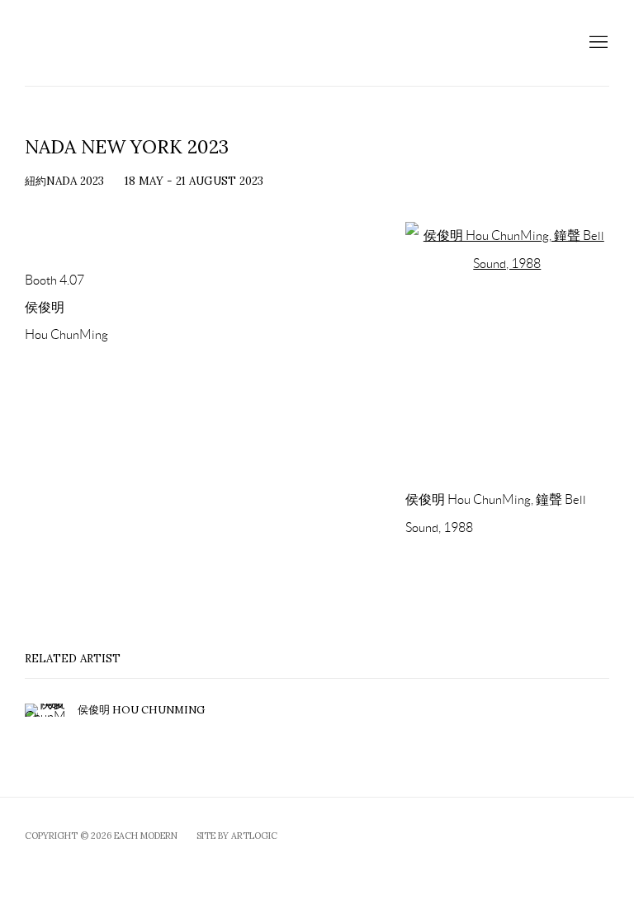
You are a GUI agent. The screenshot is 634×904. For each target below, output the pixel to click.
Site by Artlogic (236, 835)
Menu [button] (596, 43)
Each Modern (173, 43)
